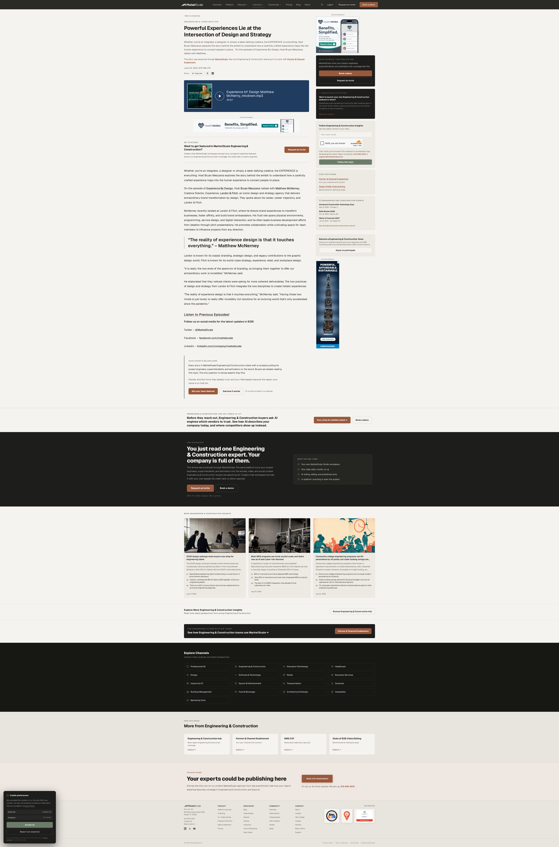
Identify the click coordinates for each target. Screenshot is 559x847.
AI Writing (221, 813)
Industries (257, 4)
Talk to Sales (300, 817)
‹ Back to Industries (192, 16)
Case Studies (248, 813)
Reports (246, 817)
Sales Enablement (224, 825)
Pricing (289, 4)
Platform (229, 4)
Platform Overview (224, 810)
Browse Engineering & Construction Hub (352, 611)
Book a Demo (300, 828)
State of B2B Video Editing (332, 186)
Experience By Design (219, 188)
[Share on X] (207, 73)
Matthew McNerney (287, 188)
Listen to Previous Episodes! (206, 314)
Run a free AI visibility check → (332, 420)
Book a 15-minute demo (317, 778)
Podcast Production (225, 821)
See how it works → (327, 114)
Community (273, 4)
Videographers (274, 817)
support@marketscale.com (331, 156)
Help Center (248, 832)
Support (298, 832)
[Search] (322, 4)
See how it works (231, 391)
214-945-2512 (360, 154)
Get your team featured (203, 391)
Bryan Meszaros (250, 188)
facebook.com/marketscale (216, 338)
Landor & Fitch (229, 193)
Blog (298, 4)
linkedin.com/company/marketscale (219, 346)
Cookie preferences (368, 843)
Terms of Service (341, 843)
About (307, 4)
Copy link (198, 73)
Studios (246, 821)
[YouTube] (194, 828)
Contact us (188, 821)
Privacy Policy (328, 843)
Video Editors (274, 813)
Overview (217, 4)
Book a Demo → (190, 824)
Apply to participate (345, 250)
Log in (330, 4)
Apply (271, 828)
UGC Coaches (274, 821)
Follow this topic (345, 162)
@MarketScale (204, 329)
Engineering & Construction (201, 22)
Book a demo (345, 73)
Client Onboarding (250, 828)
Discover (242, 4)
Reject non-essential (30, 832)
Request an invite (346, 4)
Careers (298, 821)
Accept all (30, 825)
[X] (190, 829)
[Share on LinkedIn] (213, 73)
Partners (298, 825)
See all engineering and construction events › (337, 226)
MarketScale (221, 59)
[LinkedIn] (185, 828)
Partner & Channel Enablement (333, 179)
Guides (272, 825)
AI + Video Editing (224, 817)
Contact (298, 813)
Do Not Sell (354, 843)
